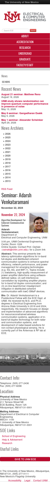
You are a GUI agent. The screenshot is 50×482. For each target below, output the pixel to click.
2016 (8, 170)
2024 (8, 141)
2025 (8, 137)
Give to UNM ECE (25, 459)
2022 (8, 148)
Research (25, 47)
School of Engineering (13, 436)
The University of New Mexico (22, 2)
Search (33, 30)
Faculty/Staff (25, 65)
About (25, 36)
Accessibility (14, 480)
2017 (8, 166)
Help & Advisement (12, 439)
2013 (8, 181)
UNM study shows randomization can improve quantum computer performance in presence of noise (24, 103)
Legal (27, 480)
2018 (8, 162)
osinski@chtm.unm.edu (15, 249)
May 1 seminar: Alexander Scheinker (22, 119)
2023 (8, 144)
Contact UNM (40, 480)
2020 (8, 155)
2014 (8, 177)
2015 (8, 173)
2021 (8, 152)
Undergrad (25, 53)
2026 (8, 133)
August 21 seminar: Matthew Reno (21, 94)
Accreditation (25, 42)
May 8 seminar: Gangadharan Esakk (21, 113)
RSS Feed (6, 189)
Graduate (25, 59)
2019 (8, 159)
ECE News (6, 81)
